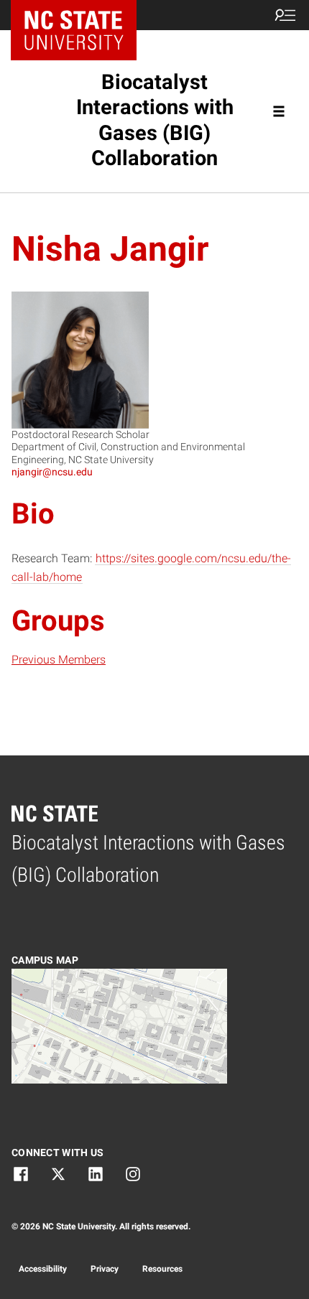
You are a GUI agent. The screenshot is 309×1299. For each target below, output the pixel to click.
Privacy (105, 1269)
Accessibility (43, 1269)
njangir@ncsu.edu (52, 472)
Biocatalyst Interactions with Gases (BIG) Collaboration (155, 120)
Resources (162, 1269)
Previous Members (58, 659)
